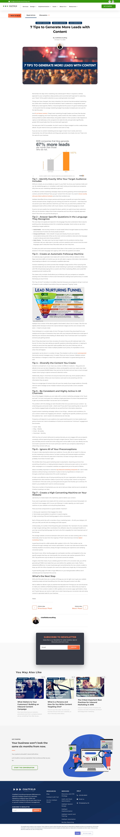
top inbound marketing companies (67, 469)
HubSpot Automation (69, 819)
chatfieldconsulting (61, 38)
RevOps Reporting (68, 822)
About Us (63, 6)
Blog (48, 794)
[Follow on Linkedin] (113, 1)
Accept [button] (77, 833)
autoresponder (81, 353)
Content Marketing (43, 23)
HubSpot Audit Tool (53, 797)
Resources (72, 6)
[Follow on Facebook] (110, 1)
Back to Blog (15, 15)
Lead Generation (75, 23)
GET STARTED (108, 6)
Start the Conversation (24, 767)
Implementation (43, 6)
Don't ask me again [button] (87, 833)
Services (25, 6)
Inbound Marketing (59, 23)
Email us (81, 799)
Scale (54, 6)
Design (32, 6)
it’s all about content (41, 113)
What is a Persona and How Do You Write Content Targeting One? (60, 704)
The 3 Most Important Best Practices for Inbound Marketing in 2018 (90, 702)
